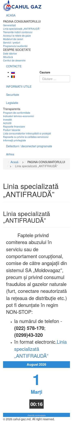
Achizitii (7, 123)
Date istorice (10, 53)
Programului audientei (15, 46)
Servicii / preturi (11, 42)
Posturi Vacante (11, 130)
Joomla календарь (36, 415)
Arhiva (10, 154)
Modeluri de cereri (13, 39)
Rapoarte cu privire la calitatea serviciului (25, 137)
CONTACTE (13, 66)
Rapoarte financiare (14, 126)
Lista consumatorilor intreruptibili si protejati (27, 133)
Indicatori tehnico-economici (18, 116)
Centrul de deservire (14, 60)
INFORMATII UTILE (18, 86)
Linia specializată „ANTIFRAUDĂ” (21, 28)
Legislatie (12, 103)
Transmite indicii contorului (17, 32)
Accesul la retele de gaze (17, 35)
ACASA (10, 15)
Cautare (45, 72)
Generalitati (9, 25)
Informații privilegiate (14, 140)
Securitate (12, 95)
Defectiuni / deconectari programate (29, 146)
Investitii (7, 119)
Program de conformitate (16, 112)
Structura (8, 57)
